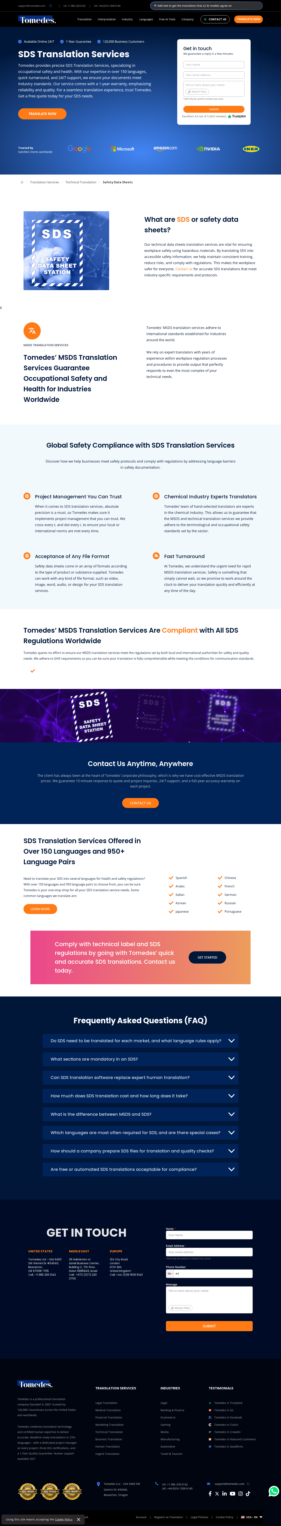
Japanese (182, 911)
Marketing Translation (109, 1424)
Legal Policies (199, 1517)
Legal (164, 1403)
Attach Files (199, 91)
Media (165, 1432)
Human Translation (107, 1446)
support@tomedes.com (31, 5)
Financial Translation (108, 1417)
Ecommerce (168, 1417)
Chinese (230, 878)
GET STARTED (207, 957)
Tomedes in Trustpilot (228, 1403)
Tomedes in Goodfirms (228, 1446)
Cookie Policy (63, 1519)
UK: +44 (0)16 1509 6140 (107, 5)
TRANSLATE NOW (42, 114)
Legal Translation (106, 1403)
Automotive (168, 1446)
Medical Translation (108, 1410)
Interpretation (107, 19)
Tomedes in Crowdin (227, 1432)
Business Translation (108, 1439)
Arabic (180, 886)
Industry (127, 19)
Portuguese (233, 911)
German (230, 895)
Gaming (166, 1424)
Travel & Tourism (171, 1454)
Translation (84, 19)
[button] (170, 1274)
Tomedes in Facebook (228, 1417)
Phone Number (176, 1267)
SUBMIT (209, 1326)
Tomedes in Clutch (226, 1424)
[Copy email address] (50, 6)
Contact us (183, 269)
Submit (214, 109)
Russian (230, 903)
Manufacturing (170, 1439)
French (230, 886)
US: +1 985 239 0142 (74, 5)
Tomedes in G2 (223, 1410)
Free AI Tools (167, 19)
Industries (170, 1388)
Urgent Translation (107, 1454)
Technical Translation (109, 1432)
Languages (146, 19)
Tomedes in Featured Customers (235, 1439)
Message (178, 1296)
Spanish (181, 878)
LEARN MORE (40, 909)
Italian (180, 895)
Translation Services (115, 1388)
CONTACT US (140, 803)
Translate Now (248, 19)
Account (141, 1517)
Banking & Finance (172, 1410)
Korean (181, 903)
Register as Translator (168, 1517)
